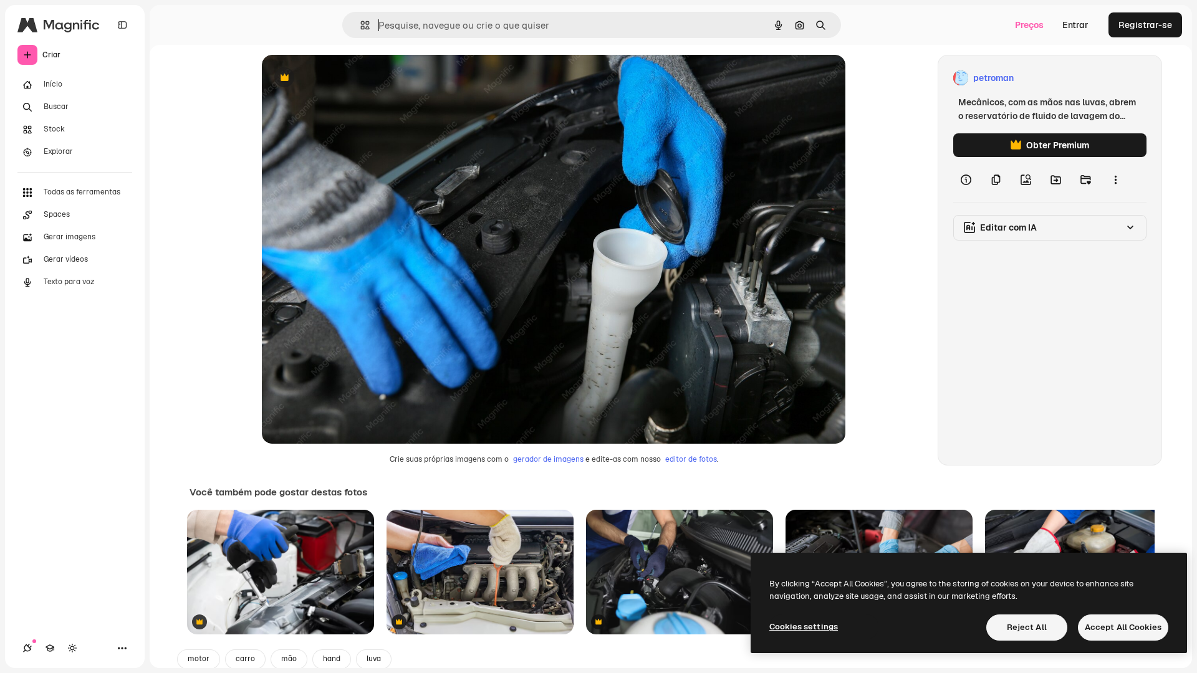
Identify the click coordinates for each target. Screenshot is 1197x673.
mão (289, 659)
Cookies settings (803, 626)
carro (245, 659)
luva (374, 659)
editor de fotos (691, 459)
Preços (1029, 25)
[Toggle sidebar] (122, 25)
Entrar (1075, 25)
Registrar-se (1145, 25)
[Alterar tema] (72, 648)
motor (198, 659)
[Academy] (50, 648)
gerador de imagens (548, 459)
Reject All (1027, 627)
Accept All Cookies (1123, 627)
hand (331, 659)
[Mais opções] (1115, 179)
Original (341, 78)
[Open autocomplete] (360, 25)
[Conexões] (27, 648)
